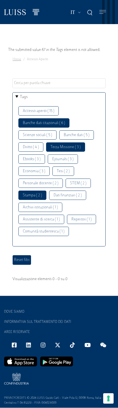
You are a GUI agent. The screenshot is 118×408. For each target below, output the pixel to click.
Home (17, 59)
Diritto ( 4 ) (31, 147)
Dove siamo (14, 312)
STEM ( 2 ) (78, 183)
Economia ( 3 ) (34, 171)
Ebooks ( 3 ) (32, 159)
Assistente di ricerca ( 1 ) (41, 219)
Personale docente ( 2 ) (40, 183)
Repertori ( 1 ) (81, 219)
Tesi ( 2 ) (63, 171)
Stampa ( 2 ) (32, 195)
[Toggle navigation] (102, 12)
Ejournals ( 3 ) (63, 159)
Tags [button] (24, 97)
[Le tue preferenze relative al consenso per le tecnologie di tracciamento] (108, 398)
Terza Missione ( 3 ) (65, 147)
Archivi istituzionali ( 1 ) (40, 207)
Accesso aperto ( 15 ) (38, 111)
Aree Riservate (17, 332)
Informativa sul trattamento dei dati (37, 322)
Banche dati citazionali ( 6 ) (44, 123)
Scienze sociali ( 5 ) (37, 135)
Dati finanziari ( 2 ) (68, 195)
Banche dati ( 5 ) (76, 135)
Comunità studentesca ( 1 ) (43, 231)
